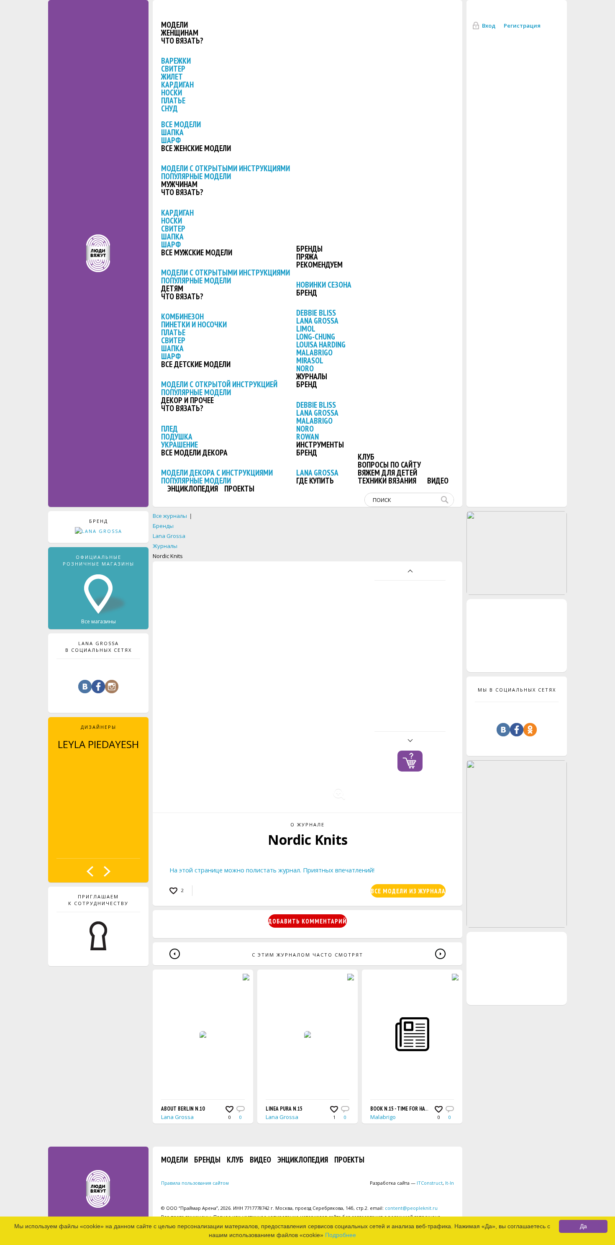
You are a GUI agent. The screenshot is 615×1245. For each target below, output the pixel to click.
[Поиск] (446, 500)
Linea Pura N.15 (284, 1108)
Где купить (315, 481)
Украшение (179, 445)
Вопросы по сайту (389, 465)
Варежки (176, 61)
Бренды (309, 249)
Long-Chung (315, 337)
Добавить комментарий (307, 921)
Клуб (366, 457)
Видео (437, 481)
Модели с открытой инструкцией (219, 384)
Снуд (169, 108)
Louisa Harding (321, 345)
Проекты (239, 489)
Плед (169, 429)
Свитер (173, 69)
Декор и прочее (187, 400)
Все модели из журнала (408, 891)
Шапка (172, 132)
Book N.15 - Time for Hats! (401, 1108)
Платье (173, 100)
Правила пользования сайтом (195, 1183)
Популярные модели (196, 176)
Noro (305, 368)
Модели (174, 25)
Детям (172, 288)
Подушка (176, 437)
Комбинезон (182, 316)
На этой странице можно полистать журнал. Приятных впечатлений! (271, 870)
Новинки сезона (323, 285)
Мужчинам (179, 184)
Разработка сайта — (406, 1183)
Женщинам (179, 33)
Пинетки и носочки (194, 324)
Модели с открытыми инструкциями (225, 168)
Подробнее (340, 1235)
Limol (305, 329)
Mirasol (309, 360)
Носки (171, 92)
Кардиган (177, 85)
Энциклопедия (192, 489)
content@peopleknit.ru (411, 1208)
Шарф (171, 140)
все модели (181, 124)
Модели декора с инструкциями (217, 473)
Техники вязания (387, 481)
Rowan (307, 437)
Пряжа (307, 257)
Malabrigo (314, 352)
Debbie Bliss (316, 313)
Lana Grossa (317, 321)
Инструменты (320, 445)
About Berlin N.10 (183, 1108)
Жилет (172, 77)
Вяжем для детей (387, 473)
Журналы (311, 376)
